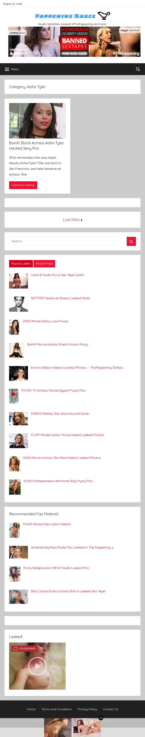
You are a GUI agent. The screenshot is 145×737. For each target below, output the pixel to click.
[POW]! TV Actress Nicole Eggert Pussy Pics (53, 390)
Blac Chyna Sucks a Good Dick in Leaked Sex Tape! (68, 591)
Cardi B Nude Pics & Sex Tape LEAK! (57, 275)
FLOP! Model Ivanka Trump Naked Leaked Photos (67, 435)
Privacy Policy (87, 709)
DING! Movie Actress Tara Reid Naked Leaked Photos (62, 458)
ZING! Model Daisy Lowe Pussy (45, 321)
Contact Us (110, 709)
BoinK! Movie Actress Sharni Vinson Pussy (57, 344)
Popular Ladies (21, 263)
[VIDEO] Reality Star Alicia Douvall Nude (60, 413)
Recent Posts (44, 263)
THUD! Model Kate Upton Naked (47, 524)
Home (31, 709)
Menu (15, 69)
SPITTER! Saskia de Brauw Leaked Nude (60, 298)
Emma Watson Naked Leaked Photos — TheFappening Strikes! (77, 367)
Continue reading (23, 185)
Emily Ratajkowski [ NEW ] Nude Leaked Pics (56, 568)
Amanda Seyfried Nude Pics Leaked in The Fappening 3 (72, 547)
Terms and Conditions (57, 709)
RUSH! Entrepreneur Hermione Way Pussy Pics (58, 481)
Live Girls (71, 219)
